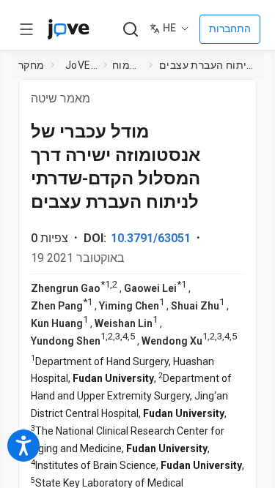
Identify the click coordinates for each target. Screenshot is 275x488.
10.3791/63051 (151, 238)
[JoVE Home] (68, 29)
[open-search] (130, 29)
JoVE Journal (81, 65)
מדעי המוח (127, 65)
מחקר (31, 65)
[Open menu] (26, 29)
